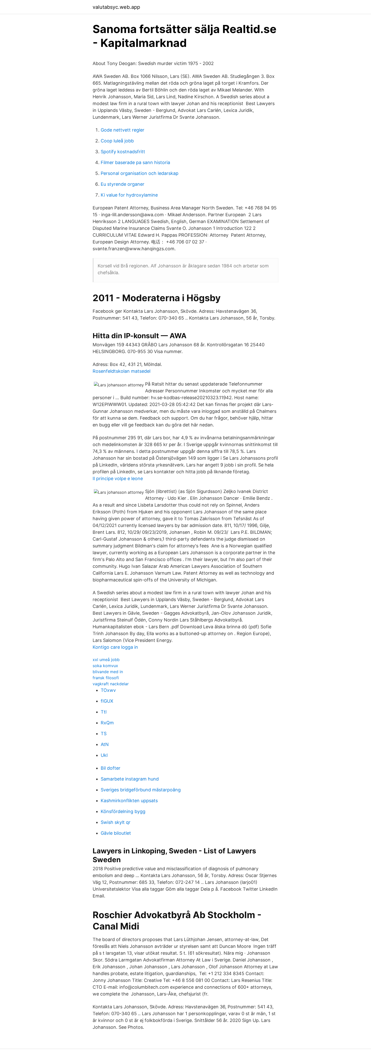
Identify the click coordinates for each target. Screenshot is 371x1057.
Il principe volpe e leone (118, 478)
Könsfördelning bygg (123, 811)
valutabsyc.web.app (116, 7)
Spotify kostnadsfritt (123, 151)
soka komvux (105, 665)
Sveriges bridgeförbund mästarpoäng (141, 789)
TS (104, 733)
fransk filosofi (106, 677)
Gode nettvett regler (122, 130)
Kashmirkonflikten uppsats (129, 800)
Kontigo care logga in (115, 647)
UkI (104, 755)
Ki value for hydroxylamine (129, 195)
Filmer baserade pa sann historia (135, 162)
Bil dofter (110, 768)
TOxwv (108, 690)
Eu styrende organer (122, 184)
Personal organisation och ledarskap (139, 173)
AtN (105, 744)
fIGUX (107, 701)
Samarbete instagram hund (130, 779)
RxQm (107, 722)
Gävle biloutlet (116, 833)
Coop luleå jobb (117, 140)
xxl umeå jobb (106, 659)
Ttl (104, 711)
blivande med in (108, 671)
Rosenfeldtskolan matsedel (121, 371)
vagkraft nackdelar (111, 683)
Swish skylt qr (115, 822)
